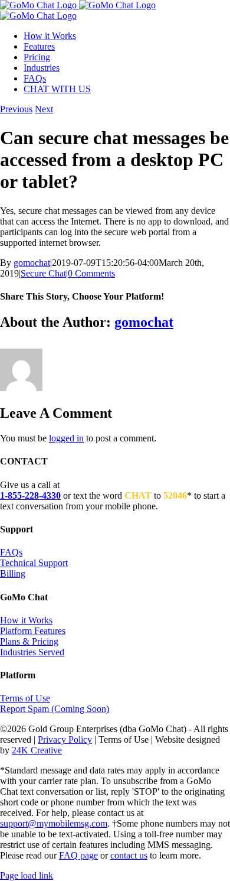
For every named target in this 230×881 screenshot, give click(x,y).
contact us (128, 855)
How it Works (26, 620)
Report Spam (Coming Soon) (54, 709)
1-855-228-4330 (30, 495)
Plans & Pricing (29, 641)
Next (44, 109)
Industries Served (32, 652)
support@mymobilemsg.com (53, 823)
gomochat (32, 263)
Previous (16, 109)
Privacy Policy (65, 739)
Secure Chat (43, 273)
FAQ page (78, 855)
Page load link (26, 875)
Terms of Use (25, 698)
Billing (12, 573)
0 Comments (91, 273)
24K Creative (37, 750)
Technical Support (34, 563)
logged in (66, 438)
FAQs (11, 552)
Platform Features (32, 631)
